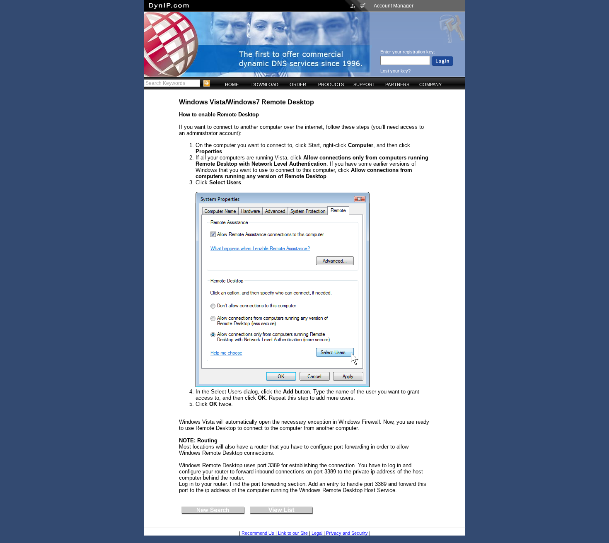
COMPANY (430, 84)
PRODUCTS (331, 84)
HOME (232, 84)
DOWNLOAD (264, 84)
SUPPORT (364, 84)
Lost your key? (395, 70)
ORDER (298, 84)
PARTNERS (397, 84)
